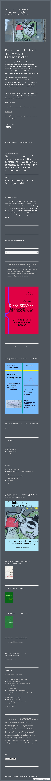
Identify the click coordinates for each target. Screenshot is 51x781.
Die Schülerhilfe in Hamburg (15, 642)
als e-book (8, 428)
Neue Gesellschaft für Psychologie (16, 690)
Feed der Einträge (12, 449)
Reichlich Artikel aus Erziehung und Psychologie (20, 693)
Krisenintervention (11, 735)
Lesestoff (8, 738)
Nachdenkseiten (11, 688)
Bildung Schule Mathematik (14, 675)
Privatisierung (9, 740)
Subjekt (14, 743)
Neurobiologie (22, 738)
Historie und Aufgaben (14, 478)
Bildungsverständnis (27, 726)
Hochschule (23, 729)
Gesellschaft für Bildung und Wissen (17, 679)
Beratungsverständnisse (13, 469)
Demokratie (9, 729)
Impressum (10, 474)
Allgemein (12, 719)
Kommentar (8, 112)
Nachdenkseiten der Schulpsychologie (16, 11)
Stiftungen (29, 142)
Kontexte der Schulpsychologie (15, 476)
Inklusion (30, 729)
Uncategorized (32, 743)
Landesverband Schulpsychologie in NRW (18, 684)
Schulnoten (26, 740)
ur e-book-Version (18, 347)
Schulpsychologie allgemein (14, 697)
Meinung (14, 738)
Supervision (10, 483)
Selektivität (33, 740)
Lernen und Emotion (24, 735)
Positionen (10, 481)
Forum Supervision (12, 677)
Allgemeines (24, 719)
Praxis (28, 738)
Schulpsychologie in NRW (14, 699)
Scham (21, 740)
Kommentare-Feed (12, 452)
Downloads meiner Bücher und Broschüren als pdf (21, 471)
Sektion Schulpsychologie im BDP (16, 702)
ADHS (7, 719)
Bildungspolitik (23, 142)
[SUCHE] (37, 252)
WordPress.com (11, 454)
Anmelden (10, 447)
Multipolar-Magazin (12, 686)
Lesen (33, 735)
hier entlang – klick (12, 659)
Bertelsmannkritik (10, 118)
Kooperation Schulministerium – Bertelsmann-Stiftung (20, 107)
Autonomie (12, 723)
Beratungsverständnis (24, 723)
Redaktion (7, 142)
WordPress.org (11, 706)
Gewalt (17, 729)
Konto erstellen (11, 445)
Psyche (16, 740)
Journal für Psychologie (13, 681)
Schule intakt (10, 695)
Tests (26, 743)
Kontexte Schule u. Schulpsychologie (20, 732)
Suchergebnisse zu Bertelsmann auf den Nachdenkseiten (21, 116)
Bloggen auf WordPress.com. (31, 776)
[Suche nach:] (20, 253)
